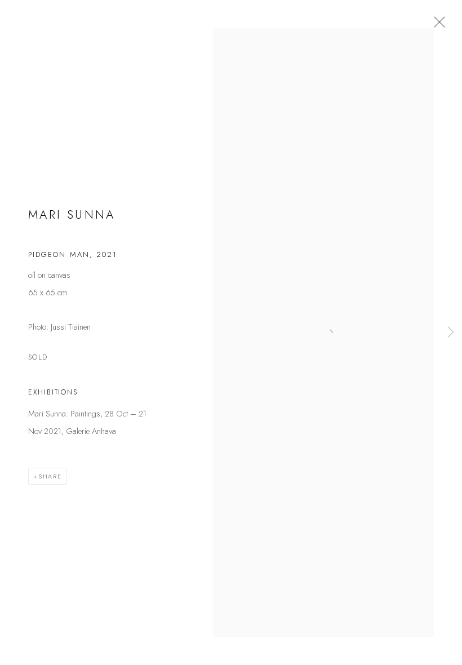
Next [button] (450, 332)
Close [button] (436, 25)
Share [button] (50, 476)
